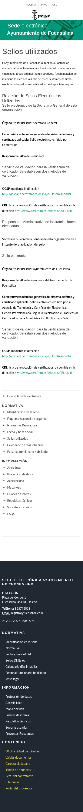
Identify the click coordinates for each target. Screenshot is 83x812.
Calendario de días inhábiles (25, 445)
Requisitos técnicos (19, 500)
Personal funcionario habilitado (27, 451)
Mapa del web (15, 709)
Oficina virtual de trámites (22, 751)
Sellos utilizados (17, 438)
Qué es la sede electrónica (24, 396)
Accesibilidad (15, 481)
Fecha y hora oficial (20, 432)
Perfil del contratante (19, 776)
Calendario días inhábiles (21, 666)
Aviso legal (12, 679)
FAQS (11, 514)
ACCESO (31, 4)
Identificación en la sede (21, 642)
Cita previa (12, 782)
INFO (44, 4)
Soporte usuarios (17, 727)
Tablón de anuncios (18, 770)
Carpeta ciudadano (18, 763)
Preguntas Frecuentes (20, 733)
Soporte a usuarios (19, 507)
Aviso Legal (14, 467)
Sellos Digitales (15, 660)
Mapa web (14, 487)
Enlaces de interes (19, 494)
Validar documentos (18, 757)
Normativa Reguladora (22, 425)
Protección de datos (20, 474)
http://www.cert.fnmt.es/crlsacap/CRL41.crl (43, 211)
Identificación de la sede (23, 412)
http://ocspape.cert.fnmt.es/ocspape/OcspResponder (36, 194)
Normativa (13, 648)
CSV (54, 4)
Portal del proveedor (19, 788)
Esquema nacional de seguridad (27, 418)
